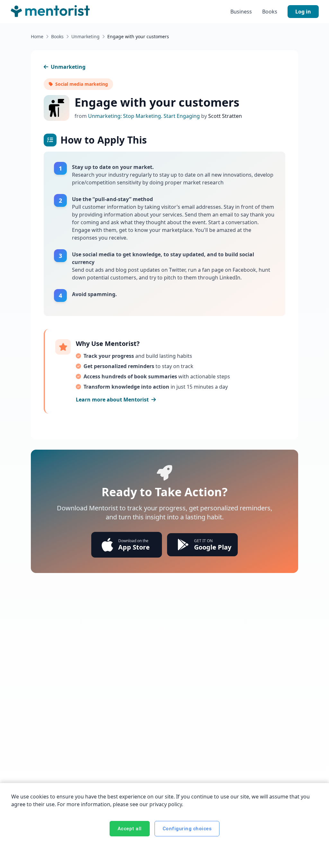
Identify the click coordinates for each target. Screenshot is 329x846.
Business (241, 11)
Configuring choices (187, 829)
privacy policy (165, 804)
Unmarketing (85, 36)
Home (37, 36)
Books (269, 11)
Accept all (130, 829)
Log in (303, 11)
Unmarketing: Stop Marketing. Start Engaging (144, 115)
